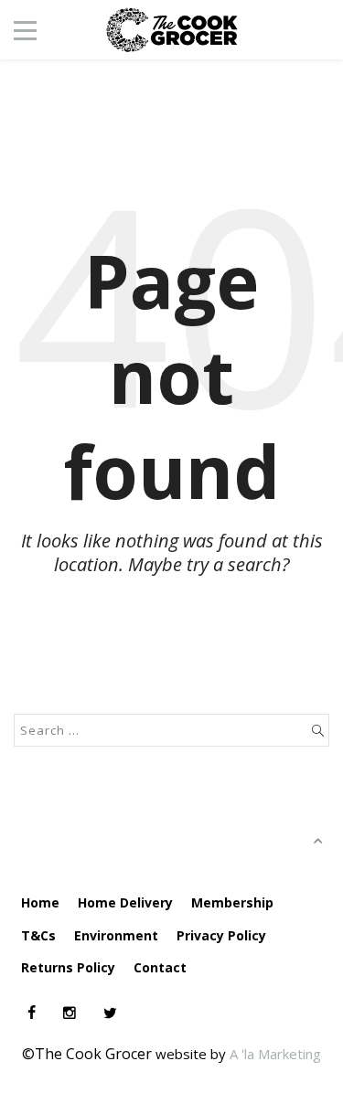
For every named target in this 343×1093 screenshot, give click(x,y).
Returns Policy (68, 967)
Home (40, 902)
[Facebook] (31, 1013)
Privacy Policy (221, 935)
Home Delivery (125, 902)
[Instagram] (69, 1013)
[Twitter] (110, 1013)
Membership (232, 902)
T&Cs (38, 935)
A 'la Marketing (275, 1054)
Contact (160, 967)
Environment (116, 935)
